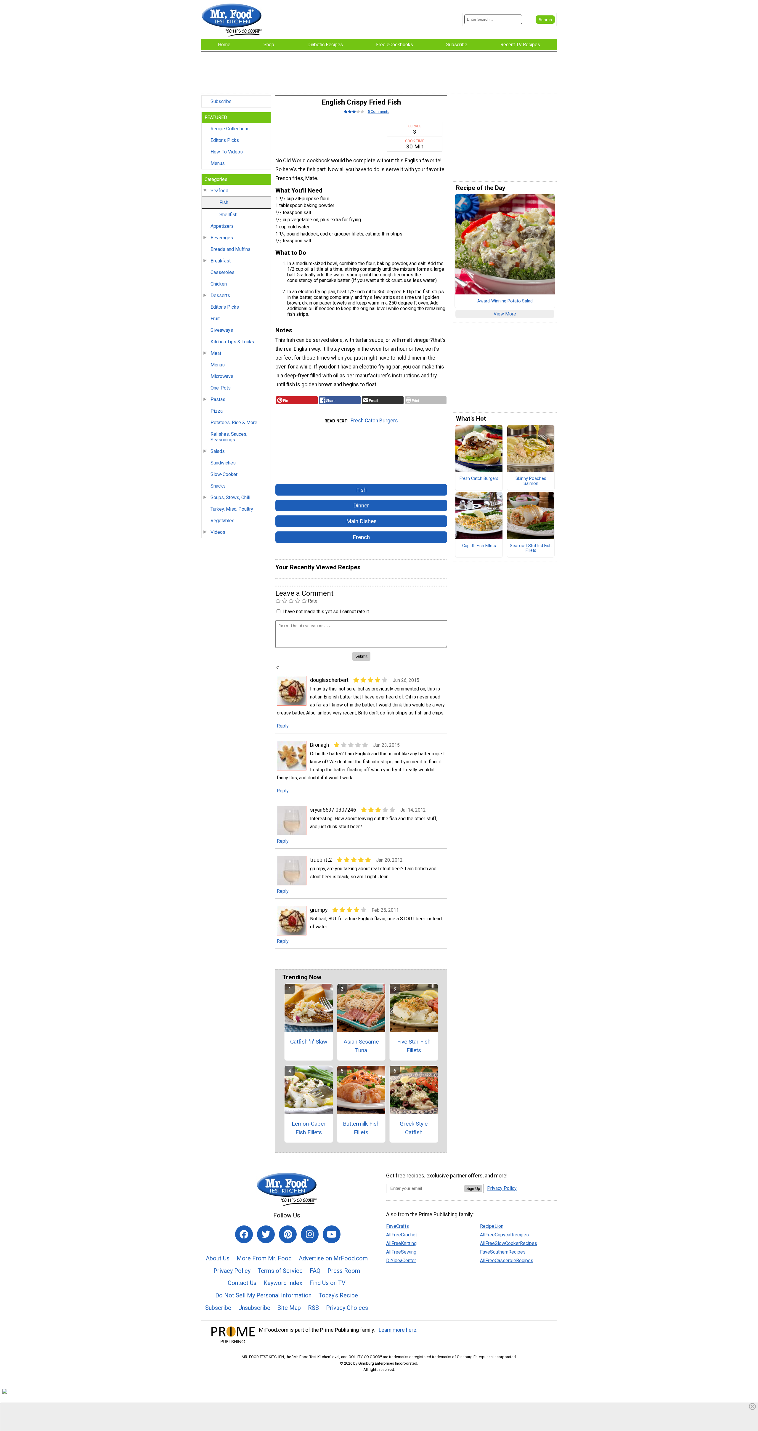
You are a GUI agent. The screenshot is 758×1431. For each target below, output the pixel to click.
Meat (216, 353)
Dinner (361, 505)
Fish (223, 202)
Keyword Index (283, 1282)
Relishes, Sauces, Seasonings (229, 437)
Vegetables (223, 520)
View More (505, 314)
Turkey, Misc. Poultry (232, 509)
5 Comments (378, 111)
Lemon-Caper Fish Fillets (309, 1128)
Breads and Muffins (230, 249)
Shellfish (228, 214)
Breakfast (221, 261)
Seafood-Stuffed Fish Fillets (531, 548)
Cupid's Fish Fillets (479, 546)
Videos (218, 532)
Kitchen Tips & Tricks (232, 341)
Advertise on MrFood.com (333, 1258)
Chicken (219, 284)
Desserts (220, 295)
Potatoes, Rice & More (234, 422)
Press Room (343, 1270)
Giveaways (222, 330)
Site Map (289, 1307)
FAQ (315, 1270)
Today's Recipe (338, 1295)
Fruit (215, 318)
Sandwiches (223, 463)
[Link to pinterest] (288, 1234)
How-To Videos (227, 152)
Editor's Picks (225, 140)
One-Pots (221, 388)
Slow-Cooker (224, 474)
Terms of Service (280, 1270)
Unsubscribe (254, 1307)
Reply (283, 726)
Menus (218, 163)
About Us (217, 1258)
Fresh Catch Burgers (374, 421)
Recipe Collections (230, 129)
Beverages (222, 238)
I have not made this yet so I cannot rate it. (326, 611)
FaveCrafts (397, 1226)
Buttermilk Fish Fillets (361, 1128)
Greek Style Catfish (414, 1128)
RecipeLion (491, 1226)
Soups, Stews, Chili (230, 497)
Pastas (218, 399)
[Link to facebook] (244, 1234)
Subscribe (221, 101)
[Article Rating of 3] (354, 111)
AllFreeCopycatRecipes (504, 1235)
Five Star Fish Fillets (414, 1046)
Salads (218, 451)
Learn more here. (398, 1330)
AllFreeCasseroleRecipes (506, 1260)
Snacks (218, 486)
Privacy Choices (347, 1307)
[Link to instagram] (310, 1234)
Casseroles (223, 272)
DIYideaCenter (401, 1260)
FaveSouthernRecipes (503, 1252)
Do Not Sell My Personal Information (263, 1295)
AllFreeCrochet (401, 1235)
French (361, 537)
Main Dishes (361, 521)
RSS (313, 1307)
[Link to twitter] (266, 1234)
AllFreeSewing (401, 1252)
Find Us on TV (327, 1282)
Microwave (222, 376)
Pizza (217, 411)
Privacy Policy (231, 1270)
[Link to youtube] (332, 1234)
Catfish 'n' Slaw (308, 1041)
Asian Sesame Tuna (361, 1046)
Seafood (219, 190)
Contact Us (242, 1282)
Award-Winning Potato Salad (505, 301)
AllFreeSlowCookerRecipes (508, 1243)
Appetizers (222, 226)
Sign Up (473, 1188)
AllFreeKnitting (401, 1243)
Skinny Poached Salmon (530, 481)
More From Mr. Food (264, 1258)
